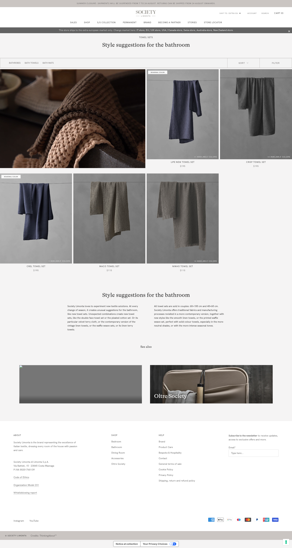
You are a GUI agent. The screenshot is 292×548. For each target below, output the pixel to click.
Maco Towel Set (109, 266)
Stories (192, 22)
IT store (140, 30)
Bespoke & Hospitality (170, 452)
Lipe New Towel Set (182, 162)
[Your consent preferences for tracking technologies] (286, 542)
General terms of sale (170, 464)
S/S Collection (106, 22)
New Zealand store (223, 30)
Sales (73, 22)
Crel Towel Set (36, 266)
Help (161, 435)
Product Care (166, 447)
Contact (163, 458)
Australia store (204, 30)
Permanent (130, 22)
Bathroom (116, 447)
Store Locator (213, 22)
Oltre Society (118, 464)
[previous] (10, 384)
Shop (114, 435)
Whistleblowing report (25, 492)
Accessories (117, 458)
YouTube (34, 520)
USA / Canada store (172, 30)
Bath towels (32, 63)
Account (252, 13)
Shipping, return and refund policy (177, 480)
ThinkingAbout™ (48, 535)
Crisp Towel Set (256, 162)
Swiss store (189, 30)
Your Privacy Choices (155, 543)
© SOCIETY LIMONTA (16, 536)
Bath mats (48, 63)
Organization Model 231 (26, 485)
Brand (147, 22)
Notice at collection (127, 543)
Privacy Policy (166, 475)
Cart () (279, 13)
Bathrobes (15, 63)
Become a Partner (169, 22)
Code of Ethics (21, 477)
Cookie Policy (166, 469)
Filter (276, 62)
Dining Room (118, 452)
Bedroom (116, 441)
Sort (242, 62)
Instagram (19, 520)
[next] (281, 384)
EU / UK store (153, 30)
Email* (232, 447)
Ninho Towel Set (182, 266)
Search (265, 13)
